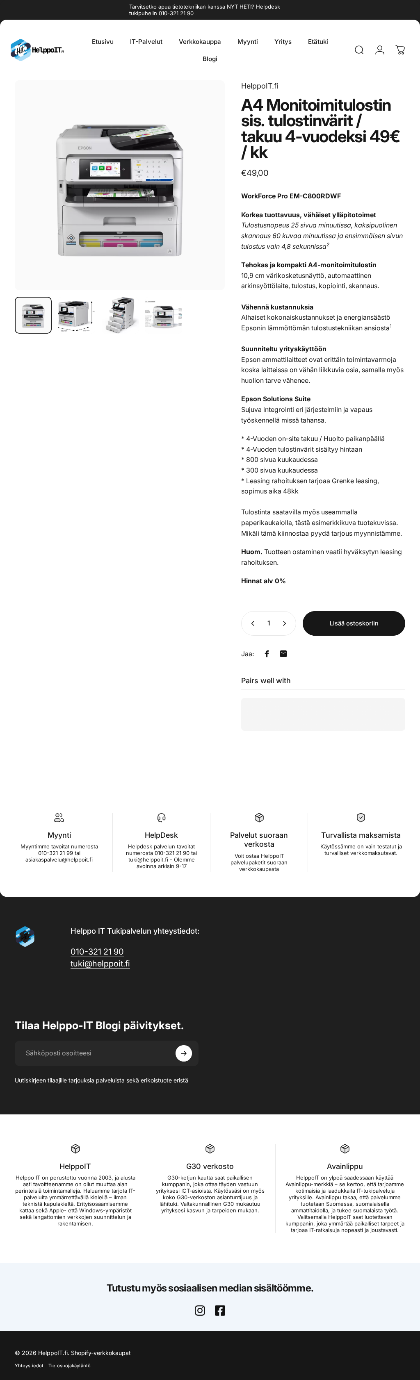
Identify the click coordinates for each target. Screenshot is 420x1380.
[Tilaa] (184, 1053)
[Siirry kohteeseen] (33, 315)
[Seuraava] (205, 185)
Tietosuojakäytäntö (69, 1366)
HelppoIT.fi (259, 86)
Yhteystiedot (29, 1366)
